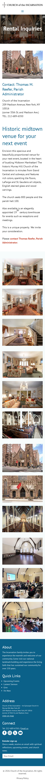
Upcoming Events (11, 681)
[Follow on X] (15, 733)
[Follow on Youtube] (20, 733)
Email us (24, 728)
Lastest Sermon (10, 684)
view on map (8, 715)
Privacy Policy (22, 778)
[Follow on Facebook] (4, 733)
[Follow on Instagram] (10, 733)
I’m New (7, 690)
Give (6, 687)
